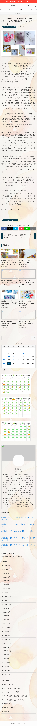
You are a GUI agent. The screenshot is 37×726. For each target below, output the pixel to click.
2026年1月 (6, 592)
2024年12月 (7, 643)
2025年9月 (6, 608)
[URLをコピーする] (33, 228)
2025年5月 (6, 623)
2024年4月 (6, 670)
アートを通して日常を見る (12, 688)
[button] (4, 228)
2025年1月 (6, 639)
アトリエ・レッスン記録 (10, 26)
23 (4, 363)
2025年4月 (6, 627)
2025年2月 (6, 635)
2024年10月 (7, 651)
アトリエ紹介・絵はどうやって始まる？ (16, 696)
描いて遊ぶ (7, 711)
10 (9, 356)
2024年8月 (6, 659)
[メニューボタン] (2, 5)
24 (9, 363)
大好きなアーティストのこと (13, 707)
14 (28, 356)
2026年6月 (6, 573)
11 (13, 356)
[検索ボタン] (34, 5)
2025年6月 (6, 620)
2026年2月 (6, 588)
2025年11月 (7, 600)
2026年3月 (6, 585)
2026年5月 (6, 577)
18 (14, 360)
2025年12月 (7, 596)
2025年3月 (6, 631)
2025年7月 (6, 616)
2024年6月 (6, 666)
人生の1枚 (7, 703)
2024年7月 (6, 662)
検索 (33, 338)
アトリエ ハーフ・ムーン (18, 6)
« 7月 (3, 370)
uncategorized (8, 684)
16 (4, 360)
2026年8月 (6, 565)
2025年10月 (7, 604)
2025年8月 (6, 612)
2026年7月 (6, 569)
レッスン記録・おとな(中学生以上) (15, 700)
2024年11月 (7, 647)
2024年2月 (6, 674)
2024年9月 (6, 655)
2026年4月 (6, 581)
